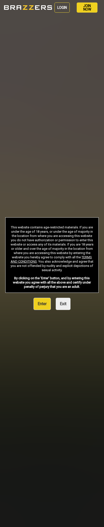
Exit (63, 303)
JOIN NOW (87, 7)
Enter (42, 303)
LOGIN (62, 8)
